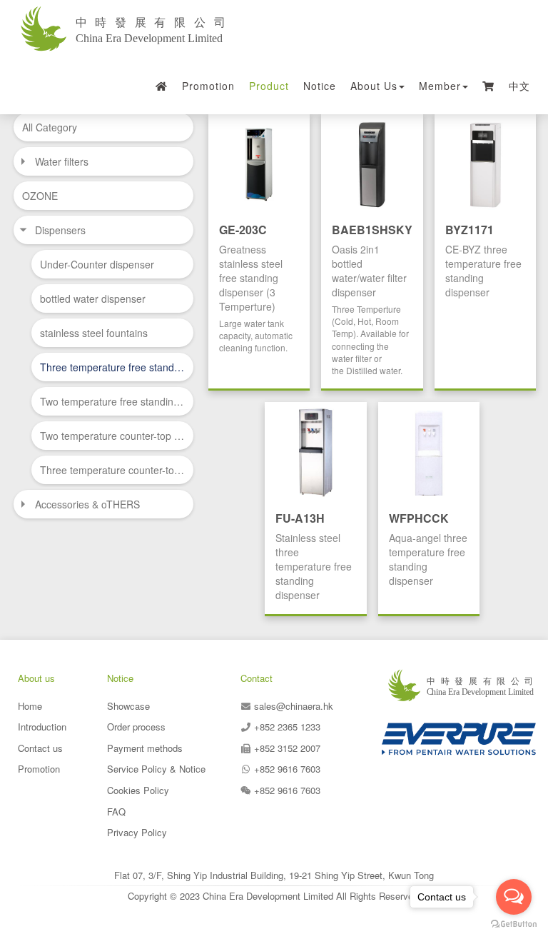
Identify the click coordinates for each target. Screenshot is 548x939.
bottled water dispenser (93, 298)
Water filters (61, 161)
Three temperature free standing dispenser (112, 367)
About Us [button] (373, 86)
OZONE (40, 196)
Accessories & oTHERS (87, 504)
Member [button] (440, 86)
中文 (519, 86)
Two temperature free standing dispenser (112, 401)
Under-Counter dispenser (97, 264)
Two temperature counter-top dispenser (112, 435)
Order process (136, 726)
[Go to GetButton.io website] (514, 924)
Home (30, 706)
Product (269, 86)
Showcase (128, 706)
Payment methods (145, 748)
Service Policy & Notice (156, 768)
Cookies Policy (138, 790)
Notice (319, 86)
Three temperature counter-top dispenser (112, 470)
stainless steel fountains (94, 333)
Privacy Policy (137, 832)
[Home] (162, 86)
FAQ (116, 811)
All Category (49, 127)
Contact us (40, 748)
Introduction (42, 726)
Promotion (208, 86)
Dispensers (60, 230)
